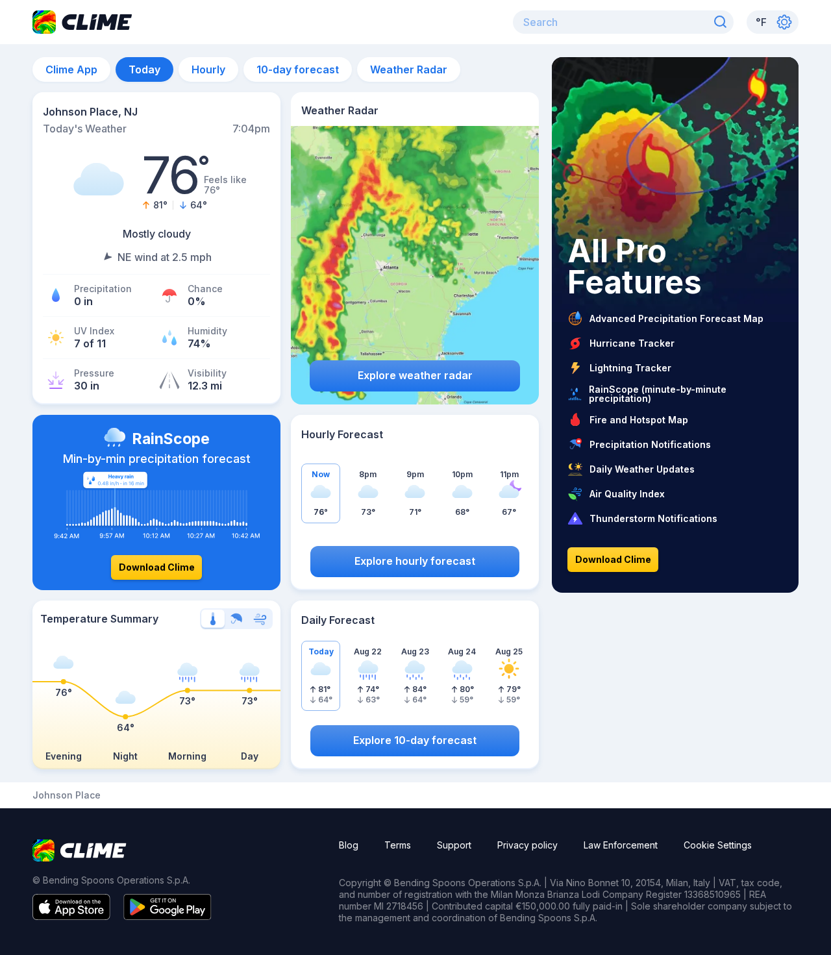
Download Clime (157, 567)
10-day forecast (297, 69)
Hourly (208, 69)
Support (454, 844)
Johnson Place (66, 795)
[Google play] (167, 916)
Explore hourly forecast (414, 560)
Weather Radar (408, 69)
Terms (397, 844)
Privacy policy (527, 844)
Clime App (71, 69)
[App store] (71, 916)
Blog (348, 844)
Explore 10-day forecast (415, 740)
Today (144, 69)
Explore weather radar (415, 375)
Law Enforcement (621, 844)
